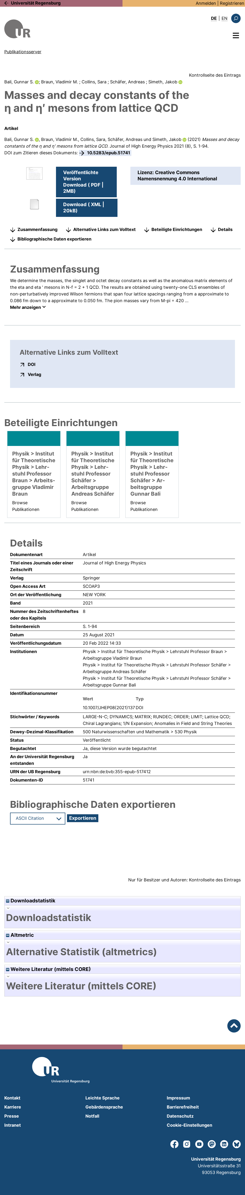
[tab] (122, 917)
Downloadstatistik (32, 901)
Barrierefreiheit (183, 1106)
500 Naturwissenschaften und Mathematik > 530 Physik (140, 731)
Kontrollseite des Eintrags (215, 75)
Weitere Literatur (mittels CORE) (50, 969)
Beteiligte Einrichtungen (176, 229)
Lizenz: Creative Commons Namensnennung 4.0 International (177, 176)
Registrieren (232, 3)
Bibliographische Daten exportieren (54, 238)
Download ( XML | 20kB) (83, 208)
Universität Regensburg (36, 2)
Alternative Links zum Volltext (104, 229)
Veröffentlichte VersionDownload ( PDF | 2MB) (83, 182)
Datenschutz (180, 1116)
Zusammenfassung (37, 229)
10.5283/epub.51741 (108, 152)
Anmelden (206, 3)
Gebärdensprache (104, 1106)
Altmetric (21, 935)
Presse (11, 1116)
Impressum (178, 1097)
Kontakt (12, 1097)
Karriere (12, 1106)
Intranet (12, 1125)
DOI (31, 364)
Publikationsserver (22, 51)
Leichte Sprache (102, 1097)
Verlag (34, 374)
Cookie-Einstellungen (189, 1125)
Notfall (92, 1116)
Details (225, 229)
